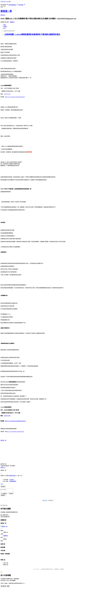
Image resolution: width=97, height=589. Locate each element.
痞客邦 (11, 475)
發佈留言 (3, 495)
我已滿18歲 (3, 586)
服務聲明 (62, 569)
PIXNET (37, 569)
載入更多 (3, 486)
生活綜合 (11, 479)
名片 (4, 28)
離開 (8, 586)
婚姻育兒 (12, 22)
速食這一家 (6, 11)
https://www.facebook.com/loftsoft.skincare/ (15, 421)
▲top (2, 483)
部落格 (5, 26)
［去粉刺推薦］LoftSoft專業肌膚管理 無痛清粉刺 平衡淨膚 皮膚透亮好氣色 (31, 34)
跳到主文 (3, 15)
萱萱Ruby (3, 467)
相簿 (4, 25)
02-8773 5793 (7, 94)
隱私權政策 (56, 569)
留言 (14, 475)
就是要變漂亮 (12, 481)
